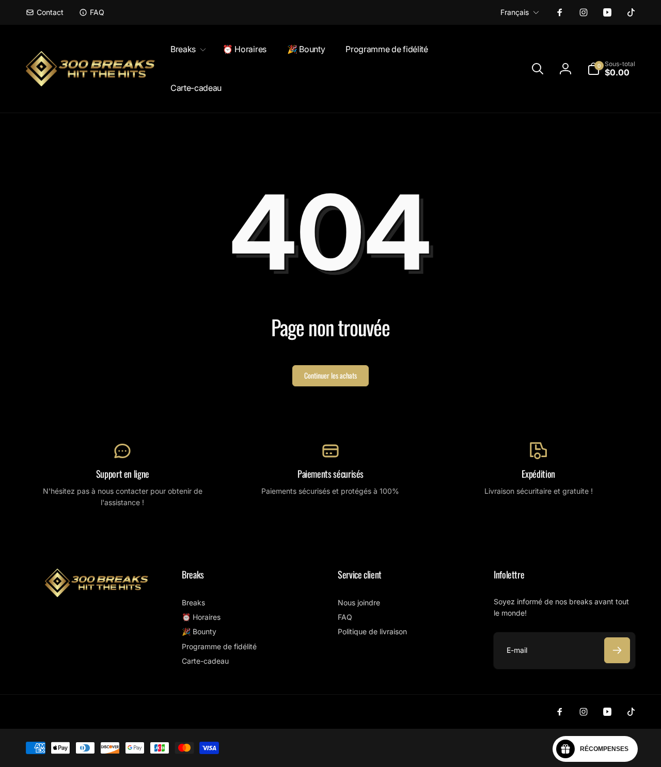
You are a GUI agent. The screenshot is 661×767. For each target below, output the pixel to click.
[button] (186, 49)
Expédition (538, 474)
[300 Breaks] (96, 594)
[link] (45, 12)
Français (514, 12)
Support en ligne (122, 474)
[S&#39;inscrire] (617, 650)
